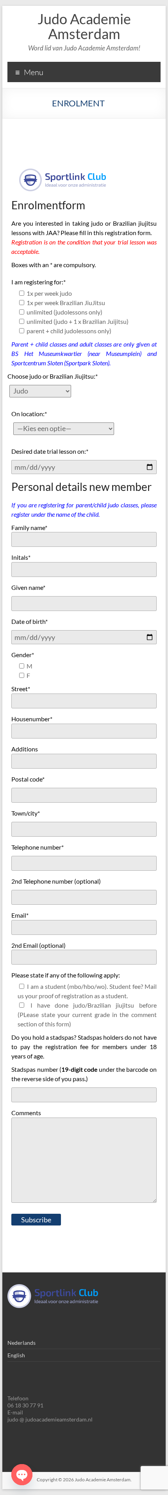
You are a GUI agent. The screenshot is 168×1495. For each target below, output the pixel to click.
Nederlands (21, 1342)
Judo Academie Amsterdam (84, 26)
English (16, 1355)
